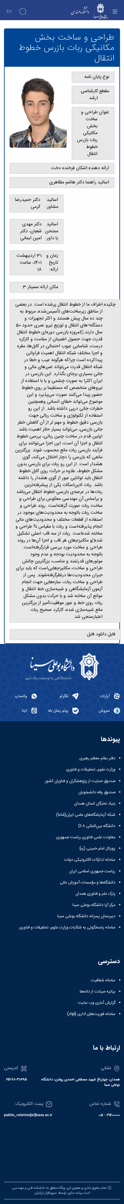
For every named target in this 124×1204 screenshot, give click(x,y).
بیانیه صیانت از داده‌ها (97, 991)
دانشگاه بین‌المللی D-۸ (96, 826)
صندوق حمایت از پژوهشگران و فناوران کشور (80, 781)
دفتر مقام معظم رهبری (97, 758)
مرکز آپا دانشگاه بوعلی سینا (93, 905)
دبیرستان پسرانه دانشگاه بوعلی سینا (86, 916)
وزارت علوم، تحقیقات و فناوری (90, 769)
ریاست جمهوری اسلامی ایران (92, 871)
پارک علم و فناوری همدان (95, 893)
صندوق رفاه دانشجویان (96, 792)
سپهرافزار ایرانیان (45, 1193)
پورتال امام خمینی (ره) (97, 848)
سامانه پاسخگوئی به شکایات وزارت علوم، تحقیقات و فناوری (67, 927)
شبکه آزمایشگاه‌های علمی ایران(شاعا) (85, 814)
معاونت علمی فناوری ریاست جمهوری (85, 837)
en (9, 12)
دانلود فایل (96, 634)
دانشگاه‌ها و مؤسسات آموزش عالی (87, 882)
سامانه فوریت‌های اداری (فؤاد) (91, 1014)
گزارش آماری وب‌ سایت (96, 1002)
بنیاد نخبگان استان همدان (94, 803)
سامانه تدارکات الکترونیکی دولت (89, 859)
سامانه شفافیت (103, 980)
